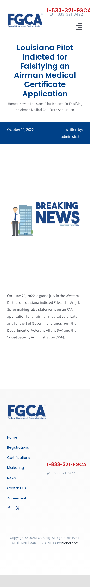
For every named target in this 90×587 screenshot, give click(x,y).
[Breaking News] (27, 405)
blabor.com (70, 543)
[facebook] (9, 508)
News (23, 103)
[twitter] (18, 508)
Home (12, 103)
